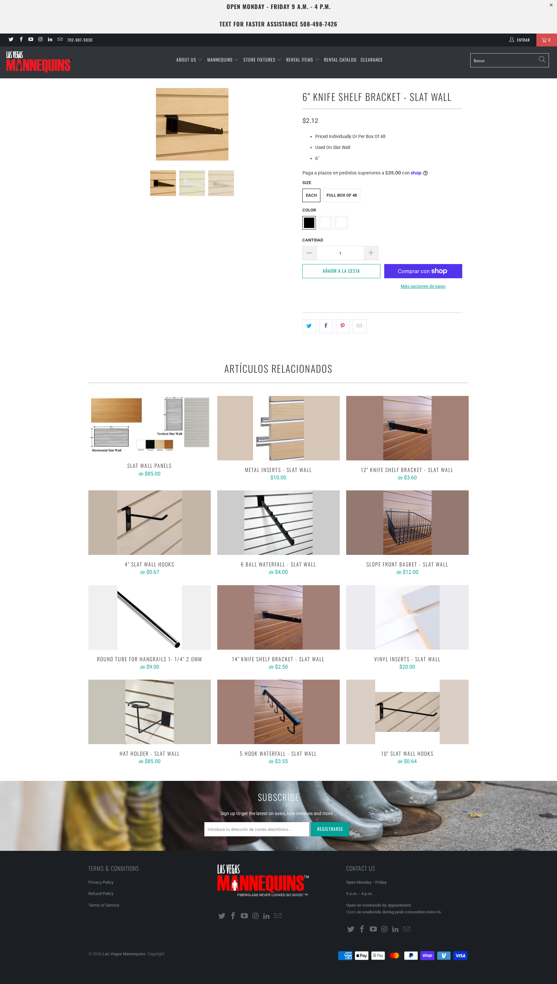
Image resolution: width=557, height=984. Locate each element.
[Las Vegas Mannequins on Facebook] (20, 40)
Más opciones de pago (423, 286)
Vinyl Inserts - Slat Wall (407, 617)
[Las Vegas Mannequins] (47, 62)
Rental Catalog (340, 59)
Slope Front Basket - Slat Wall (407, 522)
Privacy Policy (100, 882)
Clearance (372, 59)
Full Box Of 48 (342, 195)
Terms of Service (103, 905)
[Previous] (99, 124)
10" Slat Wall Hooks (407, 712)
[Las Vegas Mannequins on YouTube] (30, 40)
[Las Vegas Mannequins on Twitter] (11, 40)
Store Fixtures (260, 59)
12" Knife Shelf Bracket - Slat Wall (407, 428)
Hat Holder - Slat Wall (149, 712)
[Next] (284, 124)
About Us (187, 59)
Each (311, 195)
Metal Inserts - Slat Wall (278, 428)
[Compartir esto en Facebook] (326, 326)
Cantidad (312, 240)
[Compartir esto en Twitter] (309, 326)
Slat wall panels (149, 426)
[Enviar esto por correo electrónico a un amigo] (359, 326)
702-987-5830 (80, 40)
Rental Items (300, 59)
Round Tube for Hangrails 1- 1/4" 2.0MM (149, 617)
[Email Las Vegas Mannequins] (59, 40)
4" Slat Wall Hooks (149, 522)
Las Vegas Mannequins (124, 953)
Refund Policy (100, 893)
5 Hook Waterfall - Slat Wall (278, 712)
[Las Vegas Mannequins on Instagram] (40, 40)
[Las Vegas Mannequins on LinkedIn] (50, 40)
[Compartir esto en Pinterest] (343, 326)
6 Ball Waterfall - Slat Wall (278, 522)
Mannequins (220, 59)
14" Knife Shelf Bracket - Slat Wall (278, 617)
